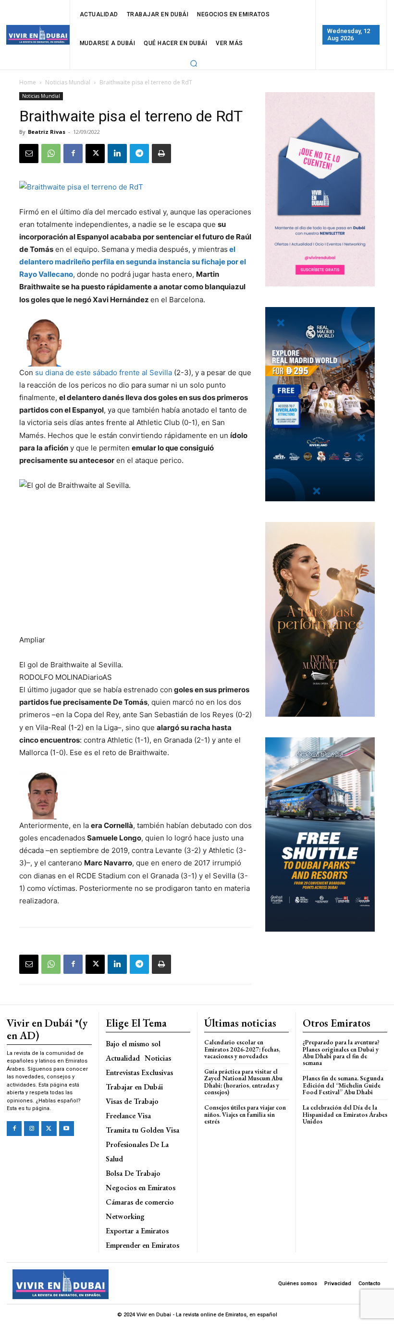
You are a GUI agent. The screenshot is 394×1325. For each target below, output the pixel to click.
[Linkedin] (117, 153)
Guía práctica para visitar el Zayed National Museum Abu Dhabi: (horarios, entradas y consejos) (243, 1081)
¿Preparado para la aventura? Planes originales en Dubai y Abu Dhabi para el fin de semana (341, 1052)
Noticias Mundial (67, 82)
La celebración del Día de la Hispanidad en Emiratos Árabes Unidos (345, 1114)
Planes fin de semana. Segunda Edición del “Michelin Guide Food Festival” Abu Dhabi (343, 1085)
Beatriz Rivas (46, 131)
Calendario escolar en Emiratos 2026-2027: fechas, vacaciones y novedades (242, 1049)
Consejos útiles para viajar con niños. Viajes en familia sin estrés (245, 1114)
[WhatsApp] (51, 153)
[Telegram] (139, 153)
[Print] (161, 153)
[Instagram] (31, 1128)
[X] (95, 153)
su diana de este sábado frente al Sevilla (103, 372)
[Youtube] (66, 1128)
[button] (194, 63)
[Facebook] (73, 153)
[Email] (28, 153)
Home (27, 82)
